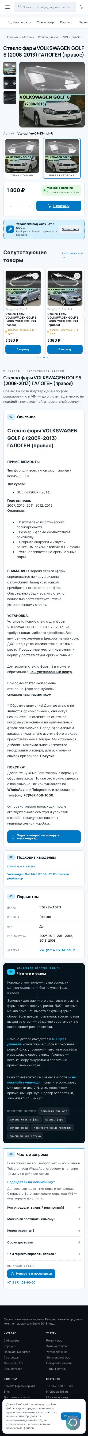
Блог (7, 1391)
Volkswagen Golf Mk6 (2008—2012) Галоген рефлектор (38, 876)
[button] (40, 357)
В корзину (61, 206)
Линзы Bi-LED (13, 1363)
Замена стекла (56, 1346)
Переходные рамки (17, 1352)
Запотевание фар (58, 1357)
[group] (23, 312)
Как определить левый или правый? (35, 1207)
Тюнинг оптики (56, 1368)
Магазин (28, 37)
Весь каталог (13, 1368)
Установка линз (56, 1352)
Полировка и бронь (59, 1363)
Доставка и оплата (17, 1397)
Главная (13, 37)
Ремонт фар (54, 1340)
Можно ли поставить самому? (31, 1219)
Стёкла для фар (48, 37)
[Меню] (7, 7)
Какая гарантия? (20, 1230)
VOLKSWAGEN (73, 37)
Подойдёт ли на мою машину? (31, 1182)
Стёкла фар (45, 22)
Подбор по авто (19, 22)
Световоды (11, 1357)
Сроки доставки (20, 1242)
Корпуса (66, 22)
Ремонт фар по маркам (19, 1386)
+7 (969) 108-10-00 (21, 1282)
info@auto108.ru (57, 1391)
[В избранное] (35, 276)
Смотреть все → (72, 255)
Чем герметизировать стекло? (31, 1254)
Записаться (70, 229)
